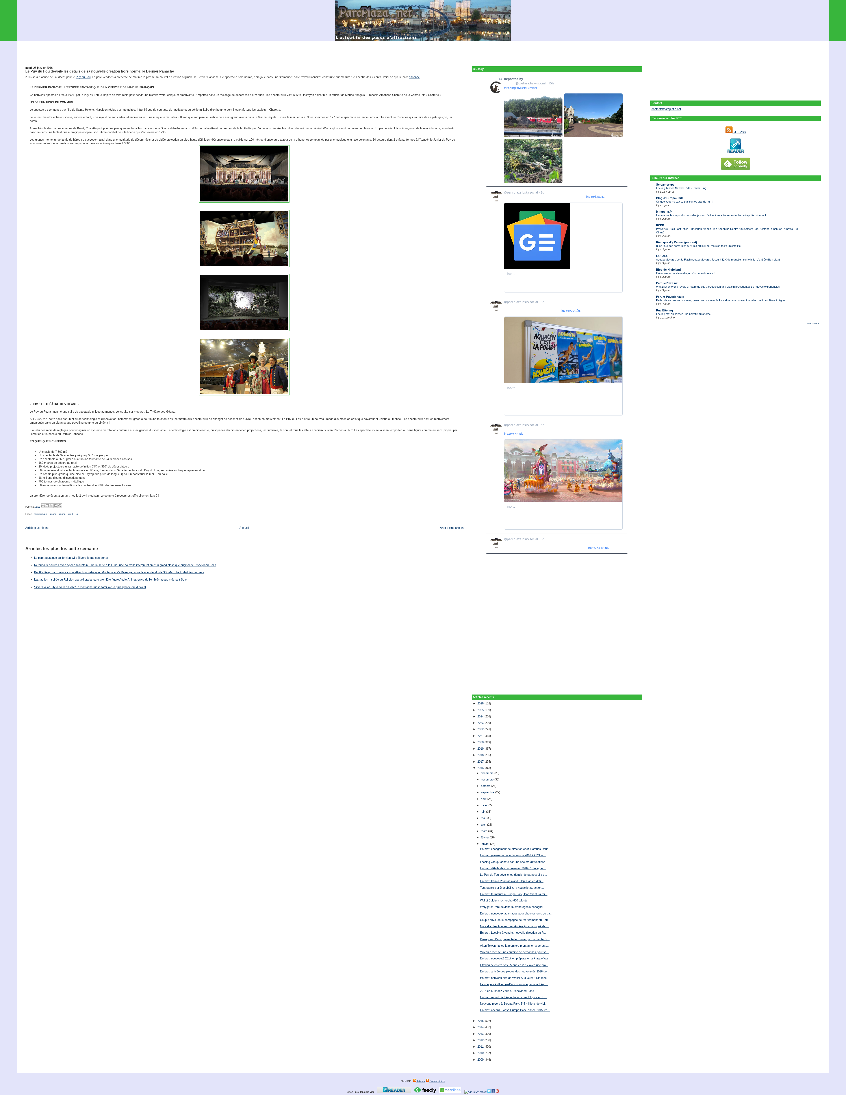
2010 (480, 1053)
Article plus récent (36, 527)
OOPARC (662, 256)
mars (484, 831)
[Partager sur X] (51, 505)
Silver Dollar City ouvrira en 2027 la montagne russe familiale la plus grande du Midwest (90, 587)
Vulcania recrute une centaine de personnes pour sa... (514, 952)
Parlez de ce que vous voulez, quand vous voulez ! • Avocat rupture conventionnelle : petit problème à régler (720, 300)
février (485, 837)
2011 (480, 1046)
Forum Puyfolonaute (670, 296)
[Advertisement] (423, 51)
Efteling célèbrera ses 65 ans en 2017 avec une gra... (514, 965)
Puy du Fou (83, 77)
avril (484, 824)
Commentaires (437, 1081)
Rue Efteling (664, 310)
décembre (487, 773)
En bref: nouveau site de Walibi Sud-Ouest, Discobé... (514, 978)
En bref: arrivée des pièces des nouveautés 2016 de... (514, 971)
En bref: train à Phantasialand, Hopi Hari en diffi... (512, 881)
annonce (414, 77)
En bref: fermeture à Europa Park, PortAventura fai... (513, 894)
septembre (488, 792)
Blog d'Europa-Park (669, 198)
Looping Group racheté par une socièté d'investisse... (514, 862)
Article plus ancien (452, 527)
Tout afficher (813, 323)
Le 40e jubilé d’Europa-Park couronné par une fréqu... (514, 984)
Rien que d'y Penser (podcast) (676, 242)
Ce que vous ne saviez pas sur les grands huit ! (684, 201)
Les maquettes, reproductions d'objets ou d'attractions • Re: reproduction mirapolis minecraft (711, 215)
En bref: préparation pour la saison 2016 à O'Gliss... (513, 855)
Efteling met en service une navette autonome (683, 314)
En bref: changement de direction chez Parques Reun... (515, 849)
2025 (480, 710)
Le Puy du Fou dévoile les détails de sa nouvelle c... (513, 874)
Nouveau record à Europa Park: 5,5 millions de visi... (513, 1003)
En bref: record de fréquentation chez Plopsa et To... (513, 997)
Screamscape (665, 184)
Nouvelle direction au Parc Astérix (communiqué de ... (514, 926)
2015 (480, 1020)
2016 (480, 768)
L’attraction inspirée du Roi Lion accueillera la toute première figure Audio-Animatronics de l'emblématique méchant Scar (110, 579)
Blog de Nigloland (668, 269)
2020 (480, 742)
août (484, 799)
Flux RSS (739, 132)
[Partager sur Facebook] (55, 505)
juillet (484, 805)
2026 (480, 703)
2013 (480, 1033)
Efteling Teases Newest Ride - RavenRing (681, 188)
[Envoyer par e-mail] (43, 505)
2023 (480, 722)
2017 (480, 761)
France (61, 514)
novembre (487, 779)
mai (483, 818)
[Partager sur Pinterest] (60, 505)
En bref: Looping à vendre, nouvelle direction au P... (513, 932)
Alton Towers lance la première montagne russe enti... (514, 945)
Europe (52, 514)
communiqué (40, 514)
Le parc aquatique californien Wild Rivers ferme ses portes (71, 557)
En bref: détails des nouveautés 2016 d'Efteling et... (513, 868)
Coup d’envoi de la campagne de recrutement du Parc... (515, 920)
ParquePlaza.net (667, 283)
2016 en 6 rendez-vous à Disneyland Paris (507, 991)
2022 (480, 729)
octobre (486, 786)
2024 (480, 716)
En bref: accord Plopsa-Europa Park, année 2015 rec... (515, 1010)
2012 (480, 1040)
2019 (480, 748)
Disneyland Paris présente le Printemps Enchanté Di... (515, 939)
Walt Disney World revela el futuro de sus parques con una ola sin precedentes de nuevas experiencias (718, 286)
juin (483, 811)
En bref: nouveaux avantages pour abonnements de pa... (516, 913)
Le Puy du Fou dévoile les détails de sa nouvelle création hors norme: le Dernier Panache (99, 71)
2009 (480, 1059)
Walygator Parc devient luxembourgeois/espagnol (511, 907)
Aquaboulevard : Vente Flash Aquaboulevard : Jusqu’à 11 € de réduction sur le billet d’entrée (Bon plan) (718, 259)
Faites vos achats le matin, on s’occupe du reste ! (685, 273)
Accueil (244, 527)
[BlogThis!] (47, 505)
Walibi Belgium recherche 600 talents (503, 900)
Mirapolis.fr (664, 211)
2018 (480, 755)
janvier (485, 843)
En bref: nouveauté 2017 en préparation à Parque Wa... (515, 958)
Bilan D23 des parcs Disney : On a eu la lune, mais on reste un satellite (698, 246)
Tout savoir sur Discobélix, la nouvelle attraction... (512, 887)
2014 (480, 1027)
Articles (420, 1081)
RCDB (660, 225)
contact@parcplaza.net (666, 109)
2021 (480, 735)
